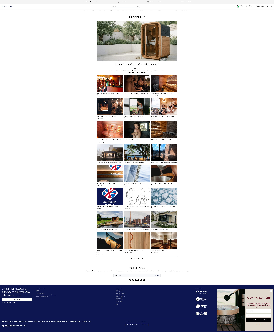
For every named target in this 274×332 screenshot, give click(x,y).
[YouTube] (130, 280)
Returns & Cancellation (120, 293)
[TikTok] (136, 280)
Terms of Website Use (120, 296)
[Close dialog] (271, 291)
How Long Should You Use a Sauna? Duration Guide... (163, 117)
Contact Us (183, 11)
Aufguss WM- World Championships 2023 (108, 206)
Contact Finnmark (39, 292)
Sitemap (117, 303)
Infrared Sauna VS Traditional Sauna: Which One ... (109, 140)
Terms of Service (119, 295)
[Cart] (271, 6)
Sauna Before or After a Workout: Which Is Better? (137, 64)
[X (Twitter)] (141, 280)
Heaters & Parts (114, 11)
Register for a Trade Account (42, 296)
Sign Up (157, 275)
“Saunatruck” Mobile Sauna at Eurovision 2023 (136, 229)
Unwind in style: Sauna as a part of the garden (108, 229)
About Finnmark (119, 290)
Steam (152, 11)
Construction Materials (129, 11)
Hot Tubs (159, 11)
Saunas (94, 11)
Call (258, 5)
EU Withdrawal (119, 301)
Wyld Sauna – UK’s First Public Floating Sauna (109, 162)
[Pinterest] (138, 280)
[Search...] (138, 6)
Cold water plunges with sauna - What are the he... (163, 207)
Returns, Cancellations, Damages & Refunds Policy (46, 295)
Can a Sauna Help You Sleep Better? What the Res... (136, 94)
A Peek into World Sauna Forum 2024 (134, 162)
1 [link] (131, 258)
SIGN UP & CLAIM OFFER (259, 319)
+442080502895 (260, 6)
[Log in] (267, 6)
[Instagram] (133, 280)
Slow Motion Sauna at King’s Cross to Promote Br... (163, 184)
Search (37, 290)
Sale (167, 11)
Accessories (143, 11)
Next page (140, 258)
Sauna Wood (102, 11)
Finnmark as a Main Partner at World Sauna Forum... (135, 184)
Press (117, 304)
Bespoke (85, 11)
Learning (174, 11)
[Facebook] (144, 280)
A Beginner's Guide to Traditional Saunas (161, 93)
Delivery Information (120, 292)
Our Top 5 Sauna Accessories (131, 139)
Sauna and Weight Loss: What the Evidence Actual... (135, 117)
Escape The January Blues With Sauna (161, 139)
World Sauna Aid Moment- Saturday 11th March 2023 (109, 251)
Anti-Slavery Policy (119, 300)
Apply (252, 6)
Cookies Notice (119, 298)
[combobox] (126, 6)
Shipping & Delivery (40, 293)
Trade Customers (250, 5)
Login (248, 6)
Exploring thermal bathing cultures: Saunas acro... (137, 206)
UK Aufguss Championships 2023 (160, 229)
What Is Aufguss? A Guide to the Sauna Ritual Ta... (108, 94)
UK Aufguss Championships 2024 (106, 183)
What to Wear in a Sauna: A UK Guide (106, 116)
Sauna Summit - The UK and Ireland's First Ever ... (164, 162)
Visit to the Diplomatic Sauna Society (133, 250)
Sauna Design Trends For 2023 (159, 250)
